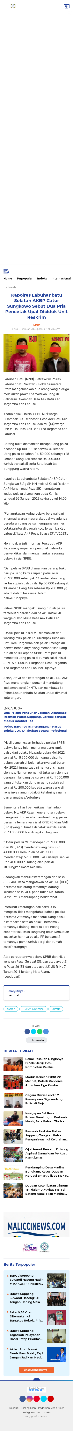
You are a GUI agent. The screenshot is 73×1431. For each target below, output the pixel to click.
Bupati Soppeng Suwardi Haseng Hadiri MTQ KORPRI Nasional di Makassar (26, 1280)
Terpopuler (25, 278)
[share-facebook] (27, 1031)
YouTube (53, 1403)
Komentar (38, 1040)
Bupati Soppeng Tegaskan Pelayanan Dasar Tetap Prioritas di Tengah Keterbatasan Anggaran (25, 1335)
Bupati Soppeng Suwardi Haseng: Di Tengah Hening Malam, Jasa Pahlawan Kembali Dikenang (27, 1298)
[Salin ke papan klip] (46, 1031)
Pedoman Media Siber (51, 1407)
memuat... (14, 995)
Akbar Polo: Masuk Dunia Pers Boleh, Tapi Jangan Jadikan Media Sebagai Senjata (26, 1353)
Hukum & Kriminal (33, 1008)
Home (8, 278)
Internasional (61, 278)
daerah (11, 1008)
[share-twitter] (33, 1031)
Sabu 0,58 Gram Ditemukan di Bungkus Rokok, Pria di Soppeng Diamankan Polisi (25, 1316)
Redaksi (13, 1407)
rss (38, 1412)
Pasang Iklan (28, 1407)
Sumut (56, 1008)
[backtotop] (36, 1381)
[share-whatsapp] (39, 1031)
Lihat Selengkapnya (36, 1369)
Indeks (42, 278)
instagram (29, 1412)
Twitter (45, 1403)
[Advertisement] (36, 15)
